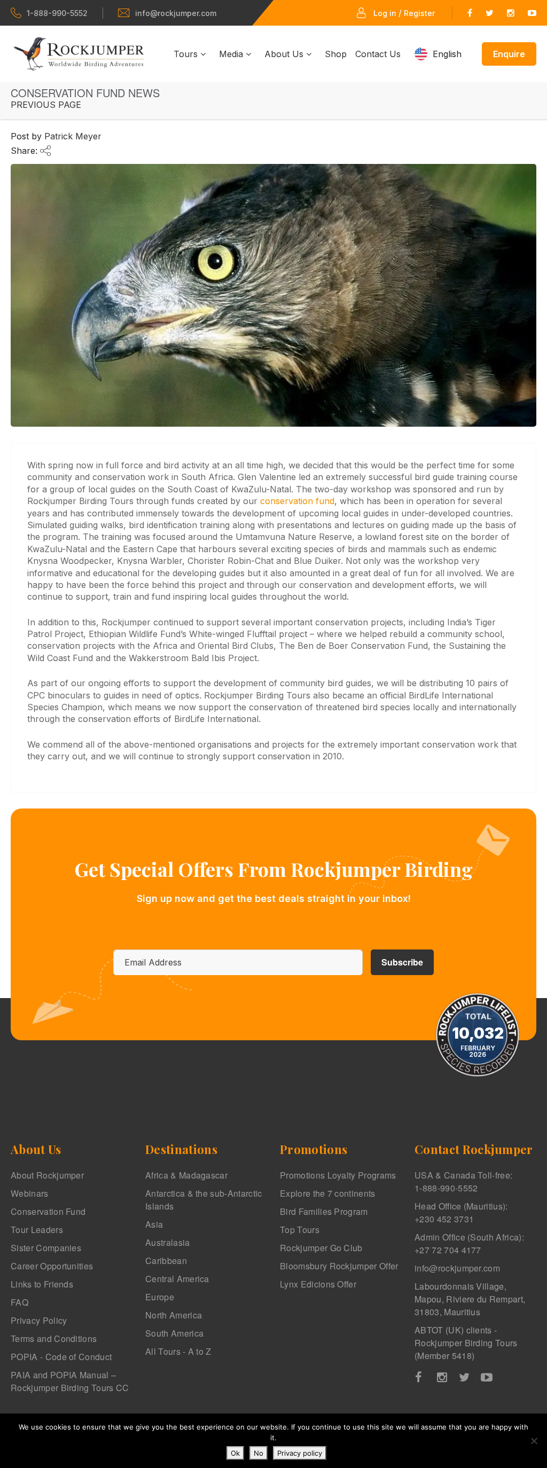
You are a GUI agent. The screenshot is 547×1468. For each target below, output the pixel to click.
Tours (187, 54)
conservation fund (297, 501)
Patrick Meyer (72, 136)
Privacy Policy (39, 1320)
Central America (177, 1279)
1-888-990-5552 (57, 13)
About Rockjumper (47, 1175)
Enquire (509, 54)
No (258, 1453)
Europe (159, 1297)
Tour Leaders (37, 1229)
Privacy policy (299, 1453)
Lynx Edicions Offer (318, 1284)
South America (174, 1333)
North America (173, 1315)
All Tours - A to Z (178, 1351)
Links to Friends (42, 1284)
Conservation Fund (48, 1211)
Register (419, 13)
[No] (533, 1440)
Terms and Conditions (54, 1338)
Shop (336, 54)
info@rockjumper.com (175, 13)
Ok (235, 1453)
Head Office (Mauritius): (461, 1212)
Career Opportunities (52, 1266)
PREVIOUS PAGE (46, 104)
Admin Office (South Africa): (469, 1243)
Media (232, 54)
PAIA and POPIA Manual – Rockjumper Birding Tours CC (70, 1381)
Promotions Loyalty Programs (338, 1175)
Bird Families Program (324, 1211)
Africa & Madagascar (186, 1175)
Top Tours (299, 1229)
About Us (285, 54)
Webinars (30, 1193)
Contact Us (378, 54)
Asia (154, 1224)
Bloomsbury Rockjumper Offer (339, 1266)
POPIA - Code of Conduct (61, 1357)
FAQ (19, 1302)
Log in (384, 13)
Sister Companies (46, 1248)
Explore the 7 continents (328, 1193)
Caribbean (166, 1260)
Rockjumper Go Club (321, 1248)
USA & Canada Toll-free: (463, 1181)
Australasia (167, 1242)
